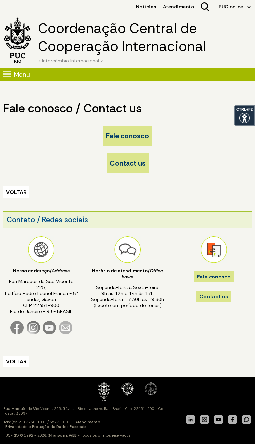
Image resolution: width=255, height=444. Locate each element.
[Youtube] (49, 333)
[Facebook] (17, 333)
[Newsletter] (65, 333)
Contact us (128, 163)
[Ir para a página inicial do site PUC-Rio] (17, 41)
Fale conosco (127, 136)
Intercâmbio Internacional (70, 61)
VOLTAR (16, 192)
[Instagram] (33, 333)
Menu (22, 74)
